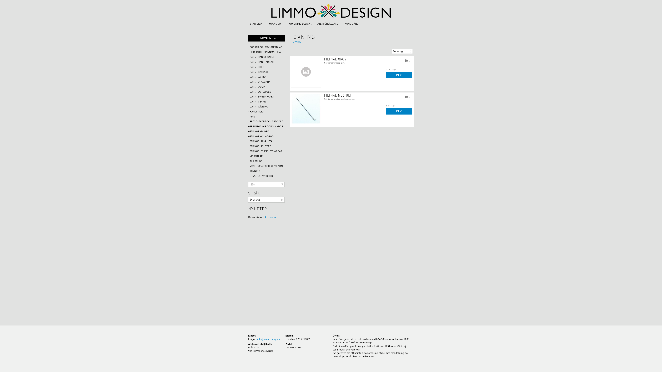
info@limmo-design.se (269, 339)
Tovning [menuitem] (255, 171)
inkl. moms (269, 217)
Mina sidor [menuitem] (275, 23)
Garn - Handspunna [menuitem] (262, 57)
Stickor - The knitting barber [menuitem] (267, 151)
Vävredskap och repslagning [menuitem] (267, 166)
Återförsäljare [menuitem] (327, 23)
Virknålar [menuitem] (256, 156)
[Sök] (282, 184)
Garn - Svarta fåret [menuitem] (262, 96)
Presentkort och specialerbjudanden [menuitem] (267, 121)
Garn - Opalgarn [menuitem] (260, 81)
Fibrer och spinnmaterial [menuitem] (266, 52)
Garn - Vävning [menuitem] (259, 106)
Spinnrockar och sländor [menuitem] (266, 126)
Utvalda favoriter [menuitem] (261, 176)
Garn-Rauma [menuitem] (257, 86)
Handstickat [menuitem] (257, 111)
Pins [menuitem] (252, 116)
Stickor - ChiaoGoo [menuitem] (262, 136)
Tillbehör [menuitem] (256, 161)
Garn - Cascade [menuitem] (259, 72)
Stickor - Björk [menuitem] (259, 131)
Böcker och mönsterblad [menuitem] (266, 47)
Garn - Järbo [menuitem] (258, 76)
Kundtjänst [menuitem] (352, 23)
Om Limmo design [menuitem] (299, 23)
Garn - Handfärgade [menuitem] (262, 62)
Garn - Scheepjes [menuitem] (260, 91)
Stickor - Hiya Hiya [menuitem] (261, 141)
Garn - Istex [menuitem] (257, 67)
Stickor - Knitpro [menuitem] (260, 146)
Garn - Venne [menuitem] (258, 101)
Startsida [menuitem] (256, 23)
